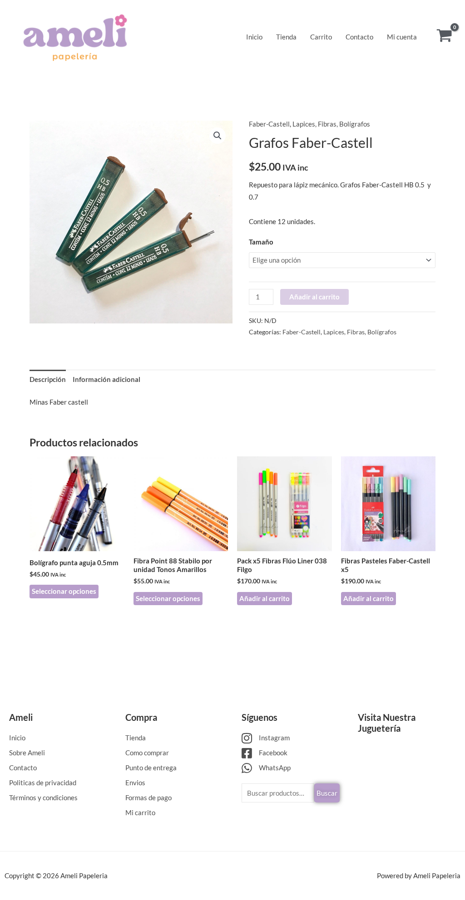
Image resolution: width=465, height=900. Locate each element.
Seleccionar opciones (64, 591)
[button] (217, 135)
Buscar (327, 793)
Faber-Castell (269, 124)
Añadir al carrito (314, 297)
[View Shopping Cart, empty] (444, 36)
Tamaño (261, 242)
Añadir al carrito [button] (264, 598)
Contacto (359, 37)
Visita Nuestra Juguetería (387, 723)
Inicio (254, 37)
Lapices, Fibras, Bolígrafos (331, 124)
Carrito (321, 37)
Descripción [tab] (48, 379)
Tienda (286, 37)
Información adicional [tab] (106, 379)
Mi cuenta (402, 37)
